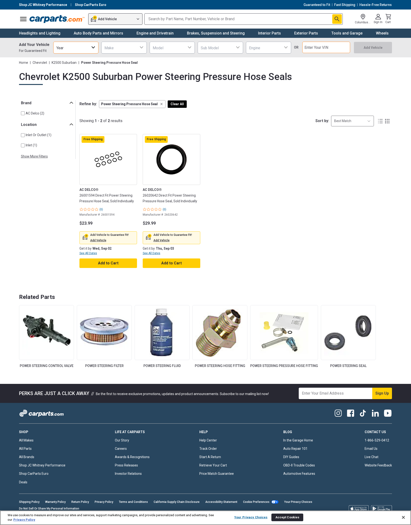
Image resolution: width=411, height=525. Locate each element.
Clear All (177, 104)
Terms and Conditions (133, 502)
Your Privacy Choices (298, 502)
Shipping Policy (29, 502)
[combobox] (75, 47)
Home (23, 62)
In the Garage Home (298, 440)
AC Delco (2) (35, 113)
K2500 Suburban (64, 62)
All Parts (25, 449)
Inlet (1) (31, 145)
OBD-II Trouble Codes (299, 465)
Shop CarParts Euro (34, 473)
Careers (121, 449)
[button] (132, 104)
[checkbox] (23, 113)
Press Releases (126, 465)
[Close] (403, 517)
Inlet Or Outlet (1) (38, 135)
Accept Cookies (287, 517)
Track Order (208, 449)
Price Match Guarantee (216, 473)
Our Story (122, 440)
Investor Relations (128, 473)
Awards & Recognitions (132, 457)
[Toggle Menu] (23, 19)
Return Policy (80, 502)
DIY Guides (291, 457)
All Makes (26, 440)
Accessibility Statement (221, 502)
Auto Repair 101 (295, 449)
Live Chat (371, 457)
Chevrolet (40, 62)
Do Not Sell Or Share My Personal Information (49, 508)
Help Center (208, 440)
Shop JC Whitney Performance (42, 465)
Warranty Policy (55, 502)
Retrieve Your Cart (213, 465)
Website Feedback (378, 465)
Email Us (371, 449)
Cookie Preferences (256, 502)
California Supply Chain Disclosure (177, 502)
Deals (23, 482)
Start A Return (210, 457)
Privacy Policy (104, 502)
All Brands (26, 457)
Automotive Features (299, 473)
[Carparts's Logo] (57, 19)
